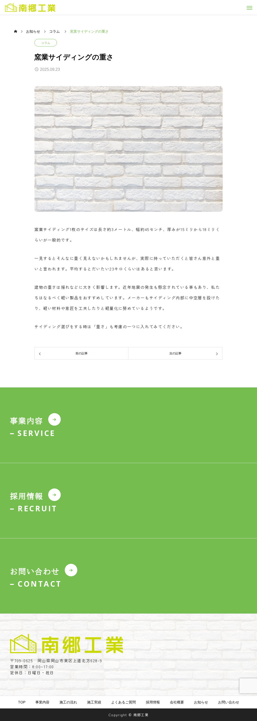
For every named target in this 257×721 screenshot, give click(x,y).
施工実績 (94, 702)
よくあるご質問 (123, 702)
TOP (21, 702)
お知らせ (201, 702)
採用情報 (153, 702)
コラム (45, 43)
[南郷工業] (30, 7)
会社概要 (177, 702)
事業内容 (42, 702)
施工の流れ (68, 702)
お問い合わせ (228, 702)
